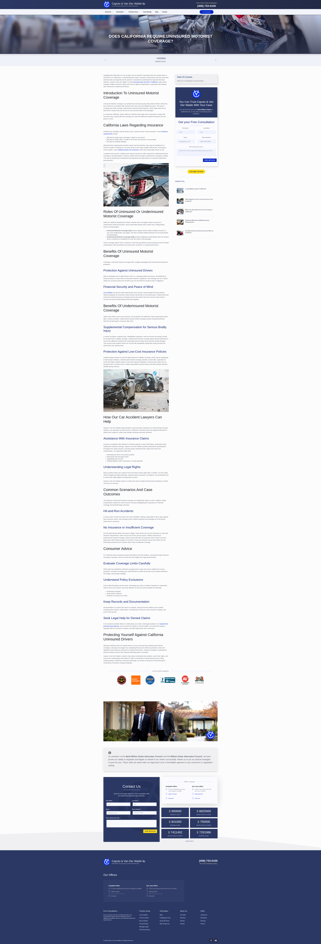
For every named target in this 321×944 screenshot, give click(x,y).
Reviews (182, 918)
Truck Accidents (144, 918)
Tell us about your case (196, 146)
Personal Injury (143, 923)
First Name (185, 128)
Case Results (147, 12)
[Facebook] (211, 940)
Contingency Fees (165, 918)
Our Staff (182, 915)
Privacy (203, 923)
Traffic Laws (160, 48)
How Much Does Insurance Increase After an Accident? (199, 231)
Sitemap (203, 921)
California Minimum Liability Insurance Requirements (197, 221)
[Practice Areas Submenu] (139, 12)
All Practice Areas (144, 929)
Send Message (209, 160)
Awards (182, 923)
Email (185, 137)
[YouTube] (216, 940)
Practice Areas (133, 12)
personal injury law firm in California (145, 82)
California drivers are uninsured (128, 150)
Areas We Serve (164, 921)
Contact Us (204, 915)
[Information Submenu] (125, 12)
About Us (108, 12)
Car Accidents (143, 915)
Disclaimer (204, 918)
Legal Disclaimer (189, 841)
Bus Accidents (143, 921)
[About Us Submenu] (112, 12)
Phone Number (206, 137)
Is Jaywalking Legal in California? (195, 189)
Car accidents (108, 292)
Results (182, 921)
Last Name (206, 128)
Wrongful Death (144, 926)
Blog (156, 12)
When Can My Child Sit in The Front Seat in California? (198, 210)
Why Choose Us (164, 923)
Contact (164, 12)
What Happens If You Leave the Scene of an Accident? (199, 200)
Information (120, 12)
